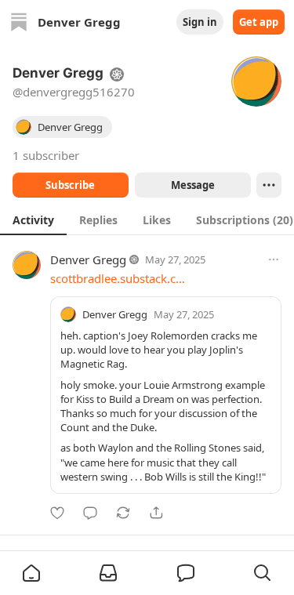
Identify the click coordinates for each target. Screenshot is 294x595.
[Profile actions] (268, 185)
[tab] (33, 219)
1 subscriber (46, 155)
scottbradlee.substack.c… (117, 278)
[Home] (18, 22)
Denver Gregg (88, 259)
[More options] (273, 259)
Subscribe (70, 185)
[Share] (156, 512)
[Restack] (123, 512)
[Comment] (90, 512)
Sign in (200, 22)
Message (192, 185)
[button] (31, 573)
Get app (258, 22)
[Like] (57, 512)
